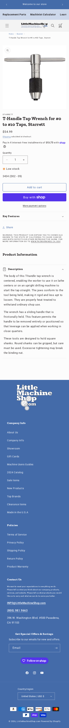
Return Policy (15, 558)
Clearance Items (16, 504)
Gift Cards (13, 456)
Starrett (20, 34)
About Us (12, 432)
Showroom (13, 448)
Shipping (7, 137)
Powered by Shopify (51, 721)
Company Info (15, 440)
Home (11, 34)
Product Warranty (17, 566)
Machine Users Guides (20, 464)
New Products (15, 488)
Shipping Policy (16, 550)
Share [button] (9, 227)
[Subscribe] (56, 648)
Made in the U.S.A (17, 512)
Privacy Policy (15, 542)
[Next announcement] (62, 4)
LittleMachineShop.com (29, 721)
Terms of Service (17, 534)
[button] (7, 26)
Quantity (7, 153)
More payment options (34, 206)
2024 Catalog (15, 472)
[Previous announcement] (6, 4)
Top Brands (14, 496)
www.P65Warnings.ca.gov (46, 241)
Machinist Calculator (43, 14)
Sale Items (13, 480)
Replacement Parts (14, 14)
